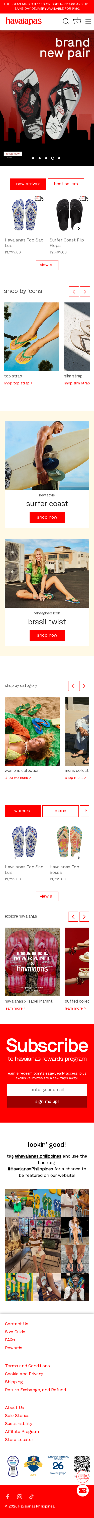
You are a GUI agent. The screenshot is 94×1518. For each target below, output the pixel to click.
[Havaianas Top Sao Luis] (25, 215)
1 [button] (33, 158)
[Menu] (88, 21)
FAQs (10, 1340)
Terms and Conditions (27, 1366)
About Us (14, 1408)
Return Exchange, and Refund (35, 1390)
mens (60, 811)
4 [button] (52, 158)
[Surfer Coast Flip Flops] (69, 215)
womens (23, 811)
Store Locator (19, 1440)
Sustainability (18, 1424)
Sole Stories (17, 1416)
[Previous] (74, 291)
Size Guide (15, 1332)
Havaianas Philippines (36, 1507)
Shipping (14, 1382)
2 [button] (39, 158)
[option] (47, 98)
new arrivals (28, 184)
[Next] (85, 291)
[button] (15, 228)
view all (47, 265)
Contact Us (16, 1324)
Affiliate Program (22, 1432)
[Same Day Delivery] (82, 1477)
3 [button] (46, 158)
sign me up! (47, 1102)
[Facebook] (7, 1496)
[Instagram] (19, 1496)
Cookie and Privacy (24, 1374)
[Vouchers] (82, 1490)
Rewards (13, 1348)
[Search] (65, 21)
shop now (47, 517)
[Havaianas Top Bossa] (69, 842)
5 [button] (59, 158)
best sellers (66, 184)
